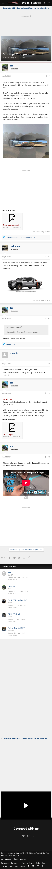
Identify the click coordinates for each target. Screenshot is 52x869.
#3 (49, 318)
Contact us (15, 863)
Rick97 (10, 575)
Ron (6, 57)
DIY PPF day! (14, 614)
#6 (49, 457)
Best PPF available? (17, 600)
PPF (9, 572)
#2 (49, 256)
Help (16, 866)
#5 (49, 393)
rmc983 (11, 630)
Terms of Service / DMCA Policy (33, 863)
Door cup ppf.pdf (11, 225)
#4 (49, 363)
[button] (3, 3)
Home (22, 866)
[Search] (49, 3)
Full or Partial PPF (16, 628)
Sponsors (5, 863)
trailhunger (15, 246)
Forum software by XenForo (21, 853)
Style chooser (6, 859)
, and (20, 237)
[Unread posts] (44, 3)
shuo (10, 617)
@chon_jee (7, 399)
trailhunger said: (13, 327)
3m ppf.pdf (8, 434)
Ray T (10, 603)
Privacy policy (7, 866)
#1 (49, 76)
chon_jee (14, 353)
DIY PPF (11, 586)
